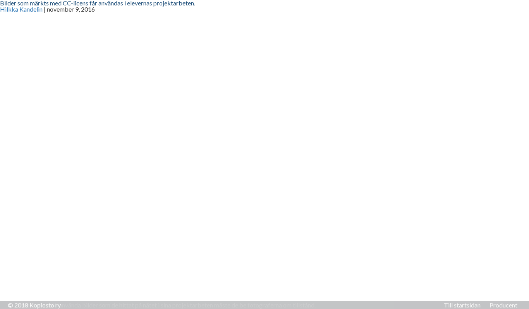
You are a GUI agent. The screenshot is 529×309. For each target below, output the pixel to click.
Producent (503, 305)
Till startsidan (462, 305)
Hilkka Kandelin (21, 9)
